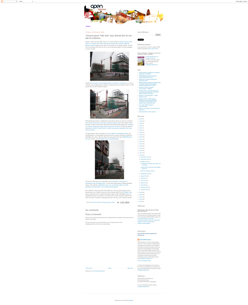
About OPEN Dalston (145, 239)
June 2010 (144, 180)
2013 (140, 148)
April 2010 (143, 185)
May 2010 (143, 183)
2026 (140, 119)
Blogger (131, 300)
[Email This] (121, 202)
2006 (140, 199)
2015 (140, 144)
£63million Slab (127, 192)
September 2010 (145, 173)
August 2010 (144, 176)
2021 (140, 130)
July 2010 (143, 178)
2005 (140, 201)
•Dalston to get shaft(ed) (144, 223)
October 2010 (144, 161)
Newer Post (89, 268)
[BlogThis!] (123, 202)
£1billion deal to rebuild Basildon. (109, 139)
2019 (140, 134)
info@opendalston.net (146, 258)
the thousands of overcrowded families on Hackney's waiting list (108, 83)
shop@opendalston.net (151, 64)
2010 (140, 155)
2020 (140, 132)
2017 (140, 139)
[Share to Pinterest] (128, 202)
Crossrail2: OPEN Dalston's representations (146, 105)
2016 (140, 141)
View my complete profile (144, 260)
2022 (140, 128)
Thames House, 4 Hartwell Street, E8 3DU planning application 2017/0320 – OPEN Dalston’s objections (149, 92)
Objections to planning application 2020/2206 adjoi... (148, 80)
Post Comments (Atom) (99, 271)
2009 (140, 192)
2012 (140, 150)
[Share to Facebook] (127, 202)
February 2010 (145, 187)
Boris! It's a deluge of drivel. (147, 171)
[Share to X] (125, 202)
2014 (140, 146)
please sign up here (153, 48)
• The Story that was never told (145, 218)
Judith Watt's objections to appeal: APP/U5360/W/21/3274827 (148, 76)
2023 (140, 125)
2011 (140, 153)
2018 (140, 137)
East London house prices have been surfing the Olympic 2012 (103, 123)
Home (88, 26)
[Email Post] (118, 202)
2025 (140, 121)
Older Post (130, 268)
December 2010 (145, 157)
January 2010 (144, 189)
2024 (140, 123)
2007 (140, 197)
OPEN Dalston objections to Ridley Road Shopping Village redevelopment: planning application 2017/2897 (150, 84)
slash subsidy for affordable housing (118, 133)
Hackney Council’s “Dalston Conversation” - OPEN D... (146, 88)
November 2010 (145, 159)
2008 (140, 194)
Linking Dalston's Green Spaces (147, 111)
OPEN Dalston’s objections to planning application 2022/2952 (149, 73)
